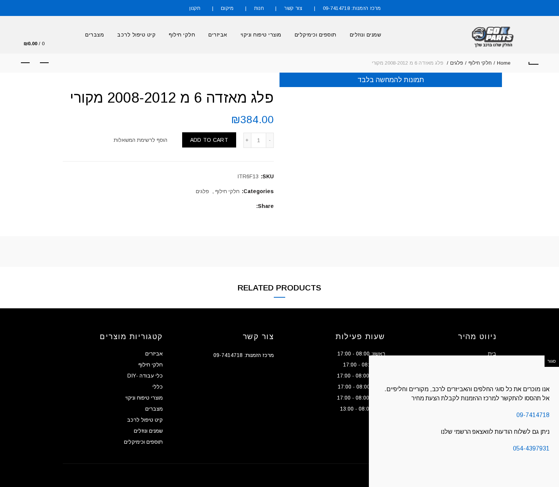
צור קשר (293, 8)
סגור (552, 361)
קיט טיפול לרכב (136, 35)
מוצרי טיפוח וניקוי (261, 35)
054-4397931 (531, 448)
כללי (157, 387)
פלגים (456, 63)
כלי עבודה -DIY (145, 376)
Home (503, 63)
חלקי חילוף (182, 35)
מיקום (227, 8)
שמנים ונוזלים (365, 35)
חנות (259, 8)
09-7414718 (532, 415)
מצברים (94, 35)
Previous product (44, 63)
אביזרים (217, 35)
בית (492, 354)
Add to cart (209, 140)
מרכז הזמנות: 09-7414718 (352, 8)
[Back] (533, 63)
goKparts (246, 475)
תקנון (195, 8)
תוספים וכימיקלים (316, 35)
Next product (25, 63)
